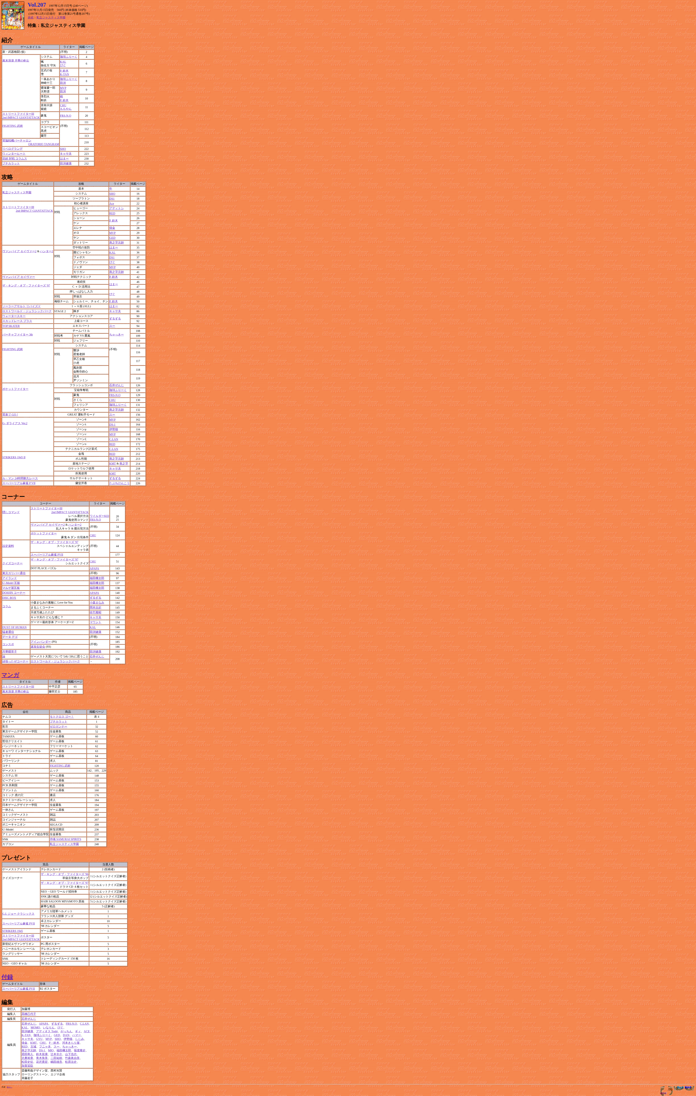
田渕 (63, 82)
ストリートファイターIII (46, 508)
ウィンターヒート (14, 153)
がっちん (66, 1031)
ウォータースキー (14, 316)
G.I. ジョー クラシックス (18, 913)
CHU (63, 105)
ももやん (66, 108)
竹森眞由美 (72, 1058)
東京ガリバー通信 (14, 573)
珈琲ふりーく (68, 56)
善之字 (123, 463)
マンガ (10, 675)
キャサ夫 (66, 153)
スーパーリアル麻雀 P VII (18, 483)
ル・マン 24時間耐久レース (20, 478)
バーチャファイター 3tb (17, 334)
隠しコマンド (11, 512)
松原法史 (71, 1061)
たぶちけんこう (119, 483)
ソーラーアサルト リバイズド (21, 306)
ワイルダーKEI (99, 516)
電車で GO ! (10, 414)
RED (112, 213)
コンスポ (8, 644)
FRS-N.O (65, 115)
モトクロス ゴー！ (62, 716)
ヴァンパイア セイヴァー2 (19, 251)
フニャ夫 (45, 1046)
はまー (64, 158)
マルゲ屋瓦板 (11, 587)
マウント (95, 622)
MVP (63, 87)
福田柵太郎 (97, 578)
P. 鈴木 (64, 70)
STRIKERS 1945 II (13, 457)
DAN (66, 1035)
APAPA (94, 568)
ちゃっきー (116, 334)
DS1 (112, 198)
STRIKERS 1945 (12, 931)
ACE (87, 1031)
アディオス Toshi (47, 1031)
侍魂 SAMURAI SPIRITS (65, 839)
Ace (111, 203)
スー (112, 325)
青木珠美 (42, 1058)
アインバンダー (41, 641)
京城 (33, 1046)
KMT (112, 463)
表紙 (31, 17)
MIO (51, 1050)
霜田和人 (27, 1054)
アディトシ (116, 208)
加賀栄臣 (27, 1065)
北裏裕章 (27, 1058)
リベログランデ (12, 148)
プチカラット (11, 163)
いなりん (49, 1027)
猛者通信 (8, 631)
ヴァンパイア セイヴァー (18, 276)
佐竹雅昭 (95, 612)
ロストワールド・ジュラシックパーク (27, 311)
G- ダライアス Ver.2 (14, 423)
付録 (7, 977)
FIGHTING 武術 (12, 125)
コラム (6, 606)
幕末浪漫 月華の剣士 (15, 60)
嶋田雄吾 (56, 1061)
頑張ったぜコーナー (15, 661)
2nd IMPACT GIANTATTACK (70, 512)
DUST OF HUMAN (14, 627)
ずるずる (115, 318)
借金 (112, 227)
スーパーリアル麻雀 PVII (47, 554)
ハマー (76, 1035)
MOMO (35, 1027)
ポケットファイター (15, 388)
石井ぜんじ (116, 385)
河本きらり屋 (71, 1042)
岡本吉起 (95, 607)
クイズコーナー (12, 563)
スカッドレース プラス (17, 320)
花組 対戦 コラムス (14, 158)
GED (112, 237)
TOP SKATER (11, 326)
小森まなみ (97, 602)
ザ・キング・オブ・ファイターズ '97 (26, 285)
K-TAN (64, 74)
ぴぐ (63, 65)
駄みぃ (9, 1087)
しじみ (79, 1038)
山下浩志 (71, 1054)
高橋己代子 (29, 1013)
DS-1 (112, 424)
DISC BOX (9, 597)
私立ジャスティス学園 (50, 17)
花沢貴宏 (42, 1061)
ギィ (78, 1031)
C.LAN (113, 439)
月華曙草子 (9, 651)
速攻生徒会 (38, 646)
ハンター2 (46, 251)
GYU (39, 1038)
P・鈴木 (54, 1042)
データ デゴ (10, 636)
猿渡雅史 (80, 1050)
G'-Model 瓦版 (11, 582)
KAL (63, 61)
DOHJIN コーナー (13, 592)
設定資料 (8, 545)
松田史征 (27, 1061)
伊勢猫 (113, 429)
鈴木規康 (42, 1054)
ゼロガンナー (58, 726)
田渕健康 (66, 163)
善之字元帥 (116, 242)
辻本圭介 (56, 1054)
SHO (63, 148)
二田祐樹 (56, 1058)
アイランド (9, 578)
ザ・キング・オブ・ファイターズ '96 (64, 874)
